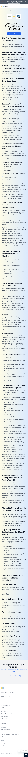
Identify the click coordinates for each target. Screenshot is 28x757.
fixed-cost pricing (16, 602)
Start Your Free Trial (14, 33)
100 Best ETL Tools (5, 729)
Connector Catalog (5, 705)
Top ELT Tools (4, 732)
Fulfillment (3, 737)
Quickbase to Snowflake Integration (14, 162)
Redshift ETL (4, 721)
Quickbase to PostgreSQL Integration (14, 173)
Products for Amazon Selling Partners (10, 734)
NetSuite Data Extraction (7, 713)
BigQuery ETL (4, 718)
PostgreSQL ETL (5, 723)
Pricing (2, 707)
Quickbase (16, 10)
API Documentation (5, 710)
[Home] (10, 10)
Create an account (9, 546)
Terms (2, 748)
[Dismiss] (27, 2)
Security (3, 743)
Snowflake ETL (4, 716)
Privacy (2, 745)
